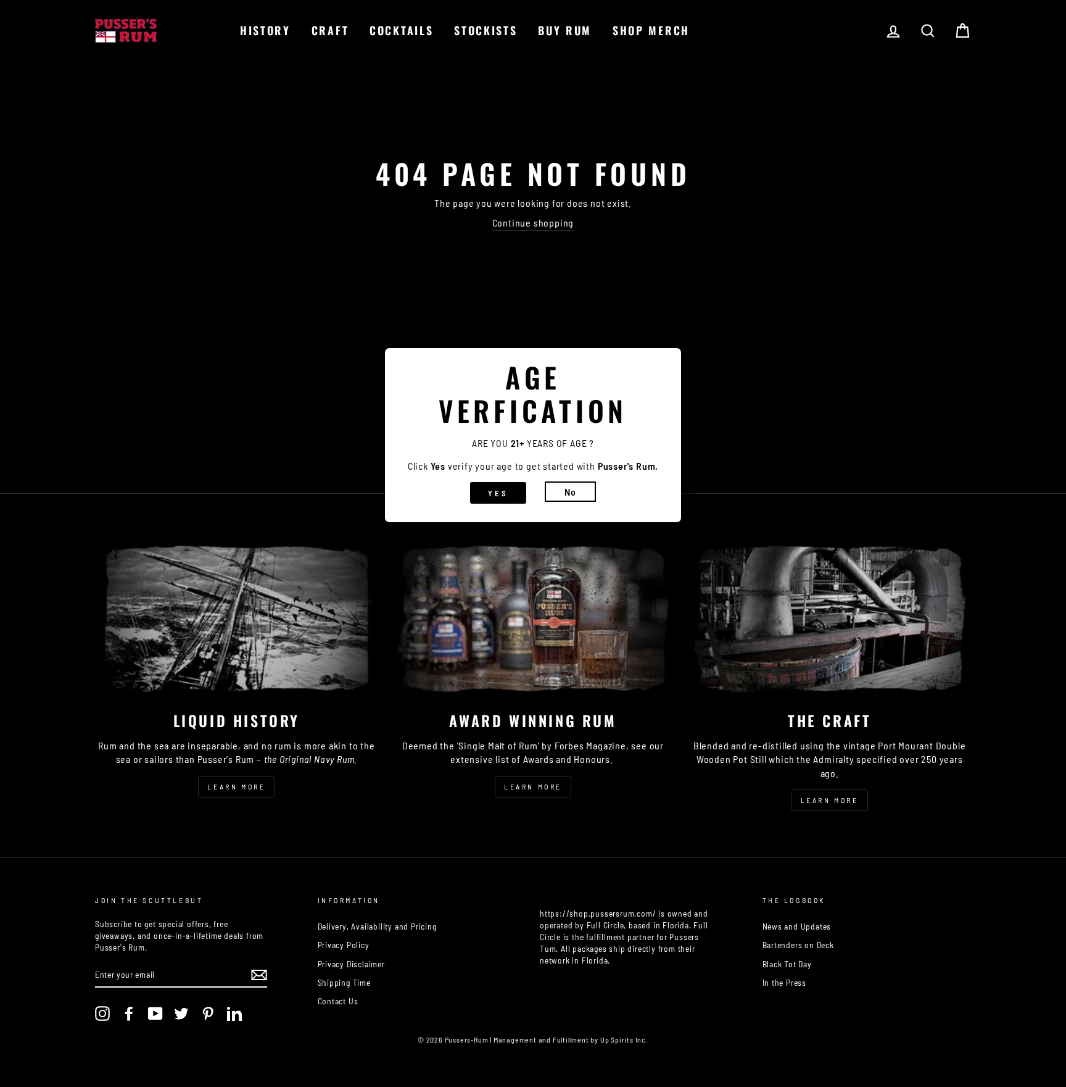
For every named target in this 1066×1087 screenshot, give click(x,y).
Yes (498, 493)
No (570, 492)
